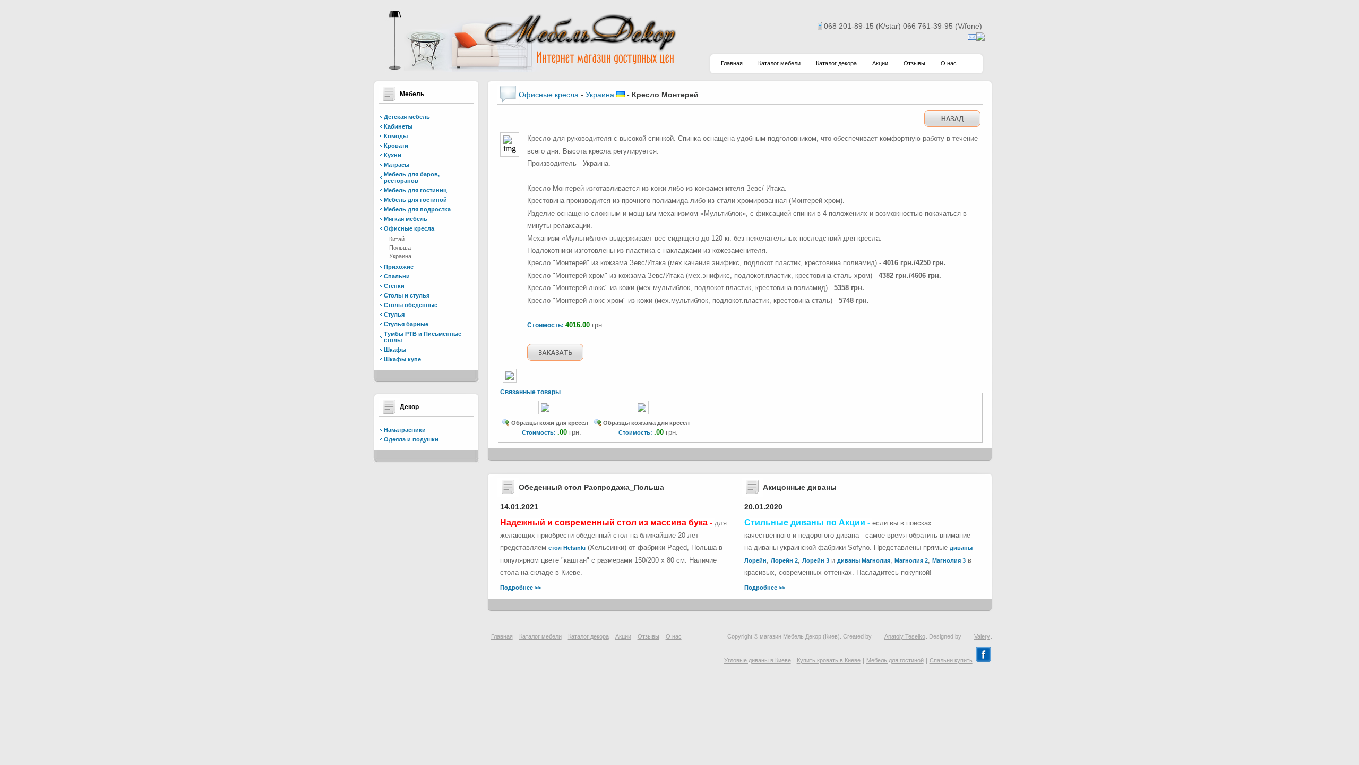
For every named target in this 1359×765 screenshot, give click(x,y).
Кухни (392, 155)
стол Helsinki (567, 548)
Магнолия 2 (911, 560)
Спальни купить (951, 660)
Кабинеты (398, 126)
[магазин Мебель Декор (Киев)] (531, 69)
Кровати (396, 145)
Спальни (397, 276)
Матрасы (396, 165)
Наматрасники (405, 430)
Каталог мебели (779, 63)
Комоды (396, 136)
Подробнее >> (520, 587)
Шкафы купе (402, 359)
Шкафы (395, 349)
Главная (732, 63)
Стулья (394, 314)
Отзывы (914, 63)
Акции (880, 63)
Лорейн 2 (784, 560)
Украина (400, 256)
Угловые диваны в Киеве (757, 660)
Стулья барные (406, 324)
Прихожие (399, 267)
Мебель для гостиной (415, 200)
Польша (400, 247)
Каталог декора (836, 63)
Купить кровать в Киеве (829, 660)
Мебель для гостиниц (415, 190)
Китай (397, 239)
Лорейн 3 (815, 560)
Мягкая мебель (405, 219)
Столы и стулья (406, 295)
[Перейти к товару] (545, 415)
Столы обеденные (410, 305)
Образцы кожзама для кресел (646, 423)
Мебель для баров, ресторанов (412, 177)
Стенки (394, 286)
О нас (949, 63)
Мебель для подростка (417, 209)
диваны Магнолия (863, 560)
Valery (982, 636)
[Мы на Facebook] (983, 660)
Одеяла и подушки (411, 439)
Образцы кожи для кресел (549, 423)
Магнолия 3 (949, 560)
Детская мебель (407, 117)
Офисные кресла (409, 228)
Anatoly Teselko (904, 636)
